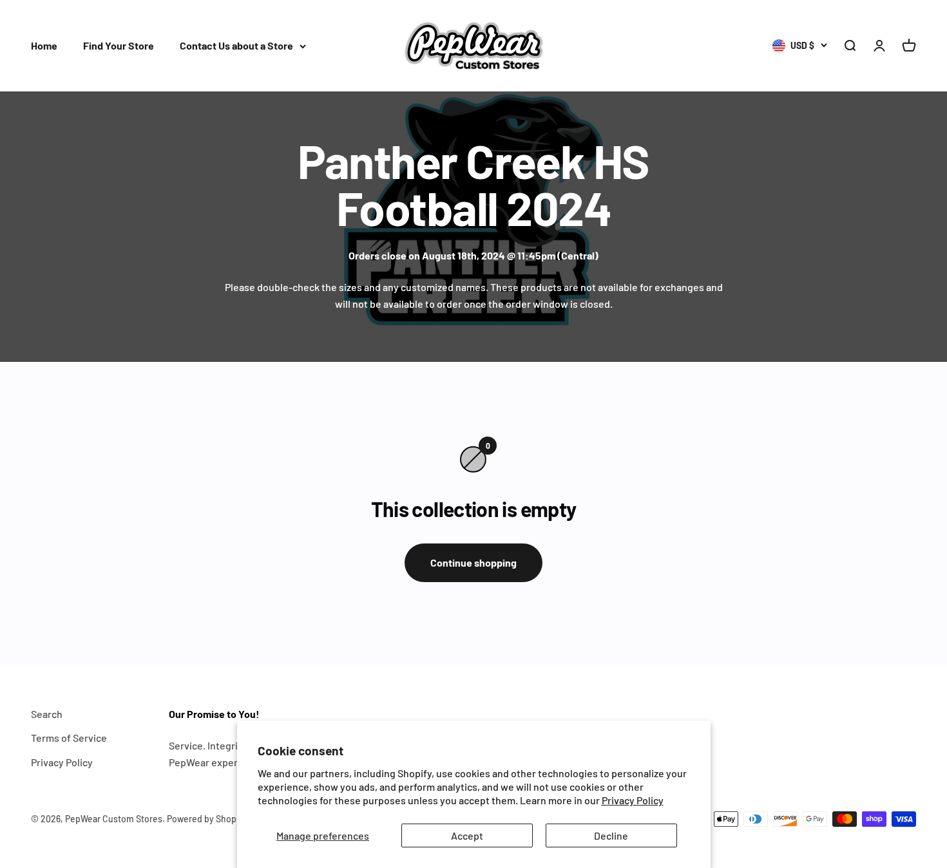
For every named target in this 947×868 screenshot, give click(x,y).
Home (44, 45)
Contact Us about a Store (236, 45)
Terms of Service (69, 737)
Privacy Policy (633, 800)
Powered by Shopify (207, 818)
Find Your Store (118, 45)
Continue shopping (473, 562)
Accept (467, 835)
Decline (611, 835)
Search (46, 714)
